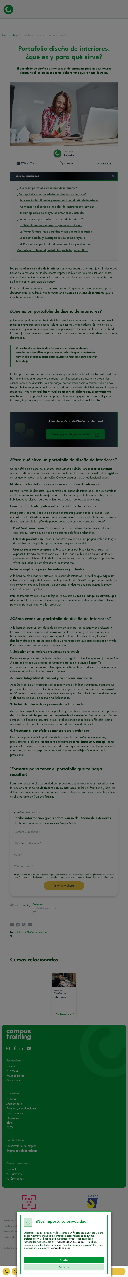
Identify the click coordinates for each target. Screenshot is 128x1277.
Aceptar (64, 1260)
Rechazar (64, 1267)
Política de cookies (60, 1248)
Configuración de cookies (70, 1242)
